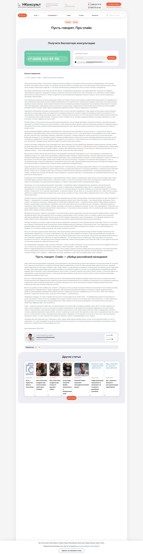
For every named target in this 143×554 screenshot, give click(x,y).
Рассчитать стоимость (113, 7)
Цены (69, 15)
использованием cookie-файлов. (89, 546)
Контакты (95, 15)
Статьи (81, 15)
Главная (68, 22)
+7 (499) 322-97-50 (95, 4)
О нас (35, 15)
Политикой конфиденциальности (94, 61)
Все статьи (71, 398)
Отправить (111, 58)
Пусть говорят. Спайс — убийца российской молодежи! (45, 77)
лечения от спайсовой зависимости (87, 146)
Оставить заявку (113, 4)
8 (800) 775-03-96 (95, 7)
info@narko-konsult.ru (70, 6)
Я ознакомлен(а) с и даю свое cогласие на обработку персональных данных (96, 62)
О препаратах (52, 15)
